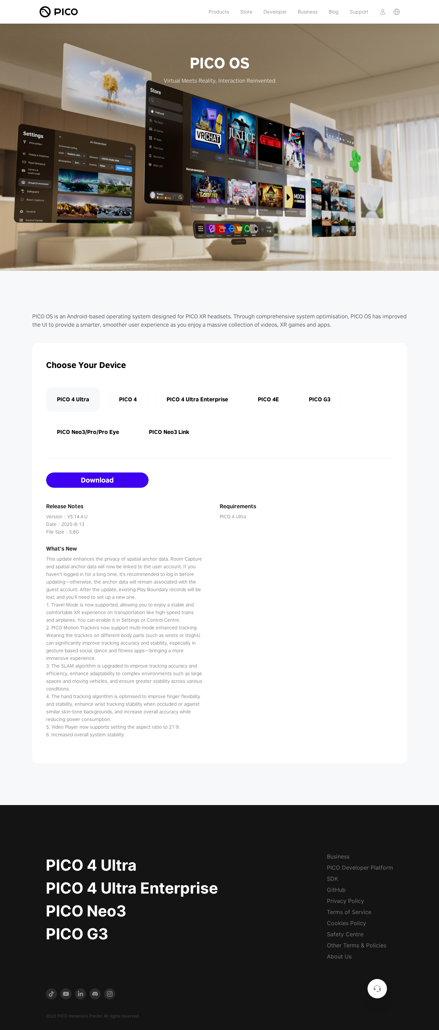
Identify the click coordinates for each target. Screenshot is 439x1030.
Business (308, 12)
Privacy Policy (345, 900)
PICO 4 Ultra (91, 865)
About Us (339, 956)
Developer (275, 12)
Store (246, 12)
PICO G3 (77, 933)
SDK (332, 878)
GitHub (336, 889)
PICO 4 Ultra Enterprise (132, 888)
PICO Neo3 (86, 911)
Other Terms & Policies (356, 945)
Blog (334, 12)
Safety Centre (345, 934)
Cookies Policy (346, 923)
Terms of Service (349, 911)
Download (97, 480)
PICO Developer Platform (360, 867)
